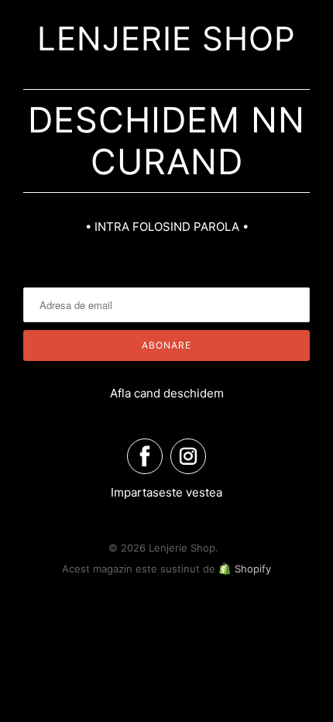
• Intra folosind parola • (167, 226)
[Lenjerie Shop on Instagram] (188, 456)
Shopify (253, 568)
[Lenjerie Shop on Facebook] (145, 456)
